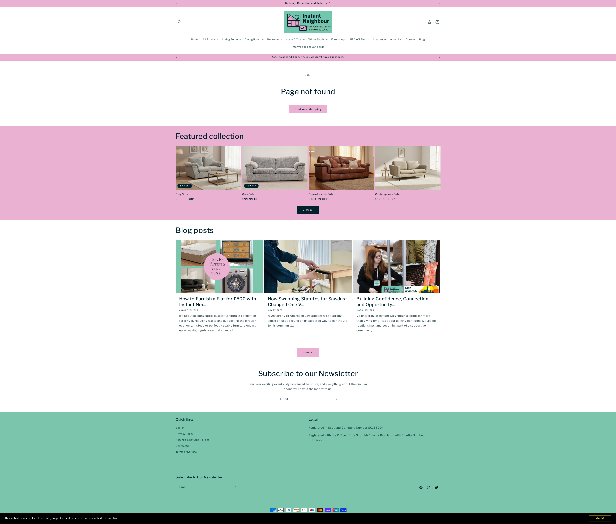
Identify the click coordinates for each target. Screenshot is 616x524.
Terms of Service (186, 452)
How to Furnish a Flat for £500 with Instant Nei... (217, 301)
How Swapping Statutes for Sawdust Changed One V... (307, 301)
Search (180, 427)
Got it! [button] (600, 518)
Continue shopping (308, 109)
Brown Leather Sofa (321, 194)
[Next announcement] (439, 3)
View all (308, 209)
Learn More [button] (112, 518)
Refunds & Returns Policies (193, 439)
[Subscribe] (336, 399)
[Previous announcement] (176, 3)
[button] (179, 22)
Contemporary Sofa (387, 194)
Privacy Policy (184, 433)
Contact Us (183, 445)
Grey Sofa (182, 194)
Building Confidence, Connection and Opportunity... (392, 301)
